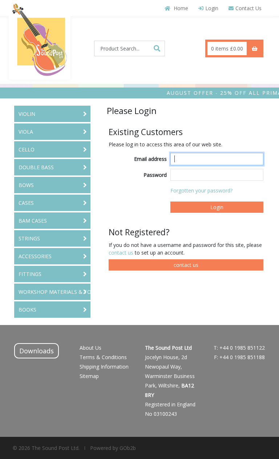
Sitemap (89, 376)
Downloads (36, 350)
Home (180, 8)
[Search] (157, 48)
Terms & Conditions (103, 357)
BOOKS (27, 309)
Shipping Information (104, 366)
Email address (150, 158)
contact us (122, 252)
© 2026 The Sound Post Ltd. (46, 447)
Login (211, 8)
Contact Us (248, 8)
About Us (90, 347)
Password (155, 174)
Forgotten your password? (201, 190)
